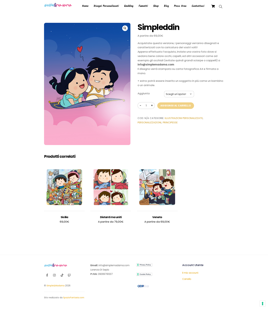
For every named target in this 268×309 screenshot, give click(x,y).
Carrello (186, 279)
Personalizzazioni (149, 122)
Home (85, 6)
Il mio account (190, 272)
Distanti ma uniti (111, 217)
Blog (166, 6)
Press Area (180, 6)
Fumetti (143, 6)
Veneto (157, 217)
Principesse (170, 122)
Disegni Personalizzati (106, 6)
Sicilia (64, 217)
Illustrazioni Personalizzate (184, 118)
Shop (156, 6)
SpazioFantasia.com (73, 297)
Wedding (128, 6)
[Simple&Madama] (58, 6)
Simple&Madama (56, 285)
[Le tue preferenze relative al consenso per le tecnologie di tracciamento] (263, 304)
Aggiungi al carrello (175, 105)
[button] (125, 28)
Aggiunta (144, 93)
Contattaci (198, 6)
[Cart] (213, 6)
